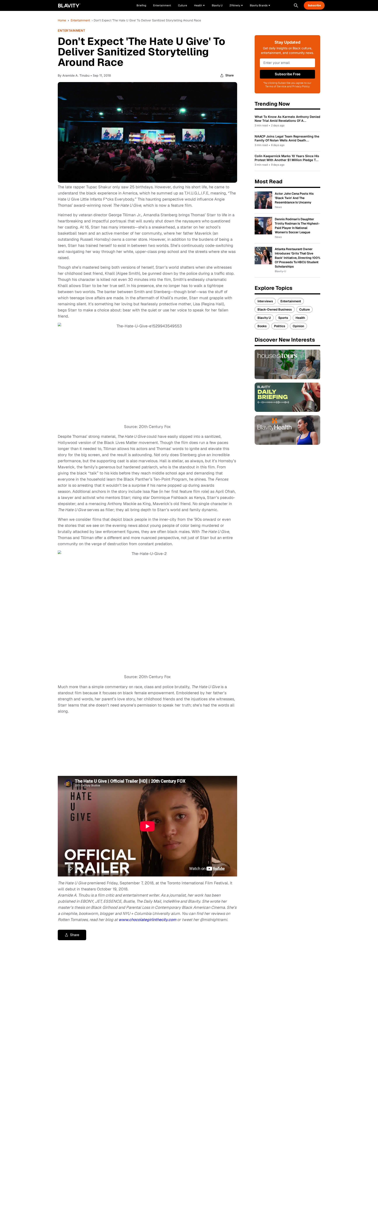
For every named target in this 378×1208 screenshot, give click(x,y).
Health (300, 318)
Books (262, 326)
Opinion (298, 326)
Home (62, 20)
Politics (279, 326)
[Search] (296, 5)
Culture (304, 309)
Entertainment (80, 20)
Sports (283, 318)
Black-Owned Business (274, 309)
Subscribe (314, 5)
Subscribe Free (287, 74)
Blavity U (264, 318)
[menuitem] (199, 5)
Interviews (265, 301)
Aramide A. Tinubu (75, 75)
